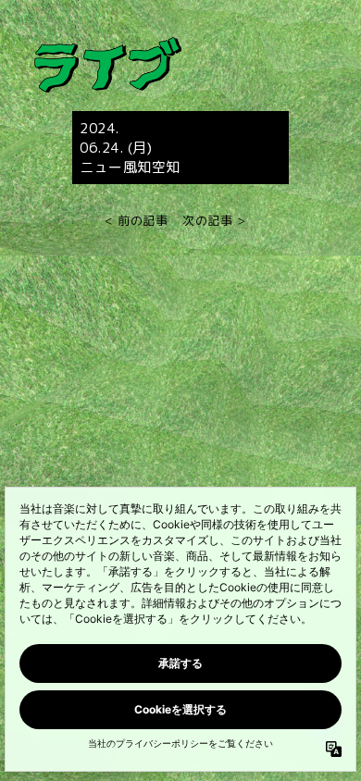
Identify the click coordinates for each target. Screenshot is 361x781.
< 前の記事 (136, 221)
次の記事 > (213, 221)
